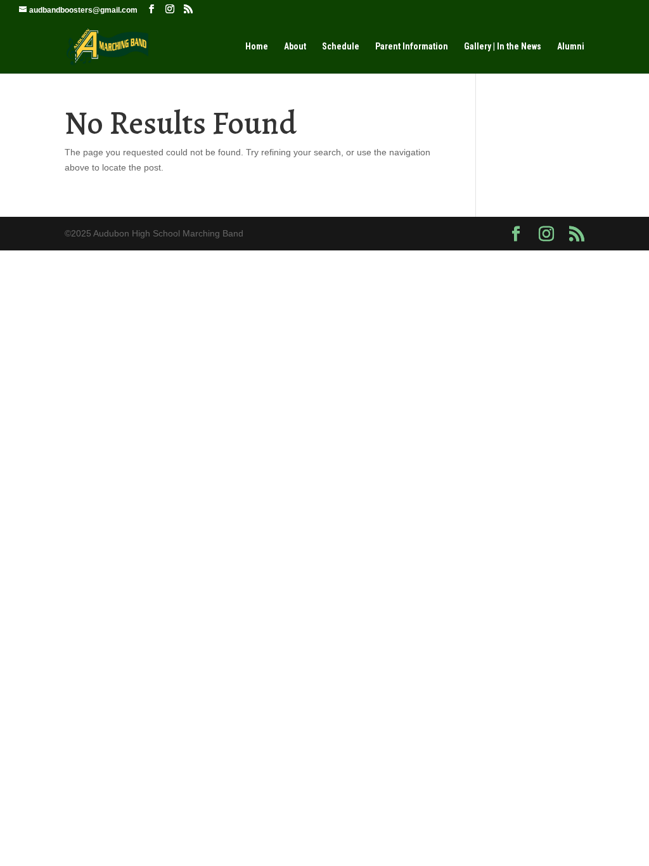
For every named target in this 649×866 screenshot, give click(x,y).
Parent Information (411, 46)
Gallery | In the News (502, 46)
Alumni (570, 46)
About (295, 46)
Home (256, 46)
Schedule (340, 46)
